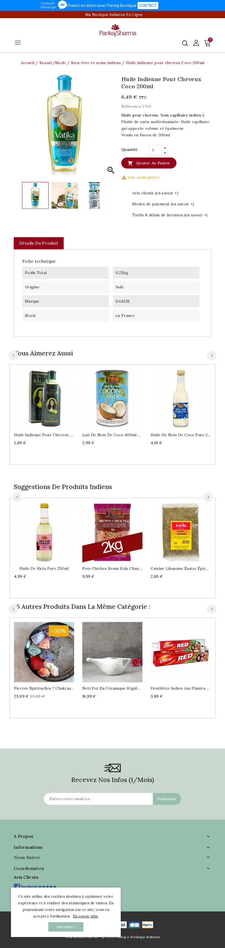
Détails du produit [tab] (38, 243)
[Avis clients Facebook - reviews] (35, 885)
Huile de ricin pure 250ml (44, 568)
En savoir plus (85, 916)
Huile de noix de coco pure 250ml (181, 434)
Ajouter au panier (149, 163)
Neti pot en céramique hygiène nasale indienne (112, 688)
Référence (131, 106)
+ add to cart (38, 398)
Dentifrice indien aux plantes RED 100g (181, 688)
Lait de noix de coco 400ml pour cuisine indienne (112, 434)
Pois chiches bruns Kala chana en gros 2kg (112, 568)
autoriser (66, 926)
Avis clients (26, 877)
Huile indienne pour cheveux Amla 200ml (44, 434)
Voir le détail (49, 398)
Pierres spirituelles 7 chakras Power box (44, 688)
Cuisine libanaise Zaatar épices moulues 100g (181, 568)
